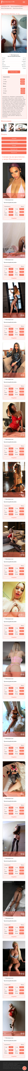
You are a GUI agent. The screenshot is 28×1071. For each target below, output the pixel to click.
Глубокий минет (14, 142)
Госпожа (14, 145)
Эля (4, 913)
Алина (5, 435)
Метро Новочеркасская (6, 8)
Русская (24, 66)
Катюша (6, 794)
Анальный (14, 138)
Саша (5, 315)
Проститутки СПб (5, 6)
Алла (5, 554)
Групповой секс (14, 149)
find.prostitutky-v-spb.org (8, 1067)
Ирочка (5, 494)
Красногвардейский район (17, 6)
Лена (5, 195)
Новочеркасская (15, 54)
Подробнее (14, 218)
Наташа (5, 674)
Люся (5, 255)
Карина (5, 734)
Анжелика (6, 375)
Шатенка (24, 64)
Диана (5, 973)
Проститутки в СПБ (8, 2)
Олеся (5, 614)
